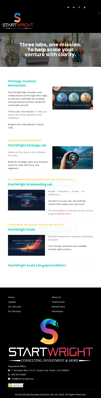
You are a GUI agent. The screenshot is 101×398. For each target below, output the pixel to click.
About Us (56, 297)
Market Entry (64, 213)
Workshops (57, 311)
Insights (12, 301)
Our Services (14, 306)
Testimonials (58, 301)
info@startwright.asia (22, 378)
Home (11, 297)
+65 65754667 (18, 374)
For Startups (14, 311)
